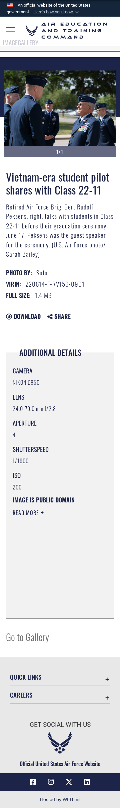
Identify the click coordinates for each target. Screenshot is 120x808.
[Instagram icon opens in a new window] (51, 782)
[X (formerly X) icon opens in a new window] (69, 782)
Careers (21, 695)
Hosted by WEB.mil (60, 799)
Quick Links (25, 677)
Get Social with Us (60, 725)
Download (26, 316)
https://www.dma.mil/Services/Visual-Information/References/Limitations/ (53, 606)
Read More (27, 513)
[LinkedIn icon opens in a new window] (87, 782)
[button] (56, 12)
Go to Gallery (27, 636)
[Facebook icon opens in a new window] (33, 782)
